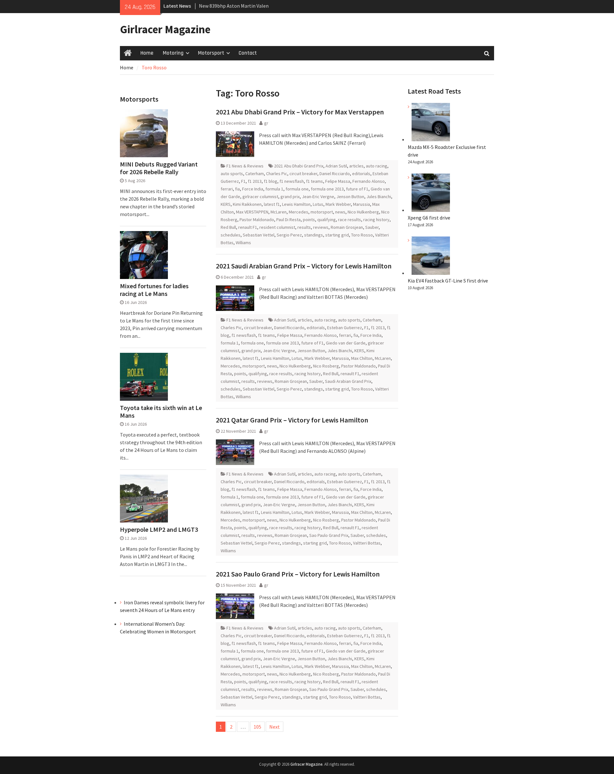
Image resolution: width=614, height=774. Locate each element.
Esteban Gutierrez (344, 327)
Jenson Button (350, 196)
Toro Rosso (362, 235)
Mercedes (298, 212)
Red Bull (228, 227)
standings (313, 235)
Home (146, 53)
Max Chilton (362, 358)
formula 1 (274, 189)
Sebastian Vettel (258, 235)
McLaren (279, 212)
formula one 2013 (327, 189)
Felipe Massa (337, 181)
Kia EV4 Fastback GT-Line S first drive (448, 280)
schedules (230, 235)
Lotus (318, 204)
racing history (376, 219)
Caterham (254, 173)
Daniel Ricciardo (334, 173)
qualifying (326, 219)
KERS (226, 204)
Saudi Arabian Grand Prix (348, 381)
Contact (248, 53)
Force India (252, 189)
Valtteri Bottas (367, 543)
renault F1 (247, 227)
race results (349, 219)
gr (266, 123)
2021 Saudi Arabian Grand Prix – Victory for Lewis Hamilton (303, 265)
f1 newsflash (291, 181)
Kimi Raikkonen (247, 204)
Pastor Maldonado (257, 219)
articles (356, 166)
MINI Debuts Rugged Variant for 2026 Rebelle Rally (159, 168)
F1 (243, 181)
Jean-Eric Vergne (318, 196)
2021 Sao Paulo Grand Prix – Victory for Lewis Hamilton (298, 573)
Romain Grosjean (347, 227)
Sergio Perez (289, 235)
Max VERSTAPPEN (252, 212)
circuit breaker (303, 173)
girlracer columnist (260, 196)
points (309, 219)
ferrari (227, 189)
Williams (243, 242)
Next (274, 727)
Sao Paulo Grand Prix (328, 535)
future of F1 (357, 189)
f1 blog (270, 181)
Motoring (173, 53)
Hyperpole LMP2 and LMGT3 (159, 529)
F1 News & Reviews (245, 166)
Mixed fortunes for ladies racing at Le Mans (154, 290)
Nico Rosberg (326, 366)
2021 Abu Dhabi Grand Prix (298, 166)
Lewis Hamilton (296, 204)
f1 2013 (255, 181)
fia (237, 189)
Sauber (372, 227)
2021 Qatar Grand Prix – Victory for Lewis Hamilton (292, 419)
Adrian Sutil (336, 166)
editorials (361, 173)
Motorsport (211, 53)
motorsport (322, 212)
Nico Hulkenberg (363, 212)
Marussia (361, 204)
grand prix (290, 196)
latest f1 (272, 204)
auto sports (232, 173)
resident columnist (277, 227)
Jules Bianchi (378, 196)
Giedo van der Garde (346, 343)
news (340, 212)
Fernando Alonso (368, 181)
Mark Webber (338, 204)
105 (257, 727)
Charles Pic (276, 173)
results (304, 227)
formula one (297, 189)
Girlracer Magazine (165, 29)
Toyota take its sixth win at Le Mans (161, 411)
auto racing (376, 166)
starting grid (337, 235)
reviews (320, 227)
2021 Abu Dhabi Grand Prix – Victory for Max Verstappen (300, 111)
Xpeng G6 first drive (429, 217)
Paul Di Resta (288, 219)
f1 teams (314, 181)
